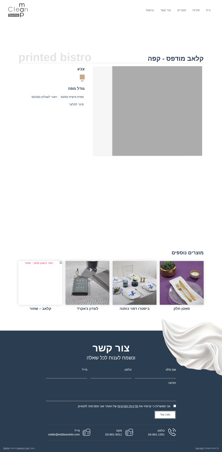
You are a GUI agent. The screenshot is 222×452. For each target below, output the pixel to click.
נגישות (150, 10)
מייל (84, 369)
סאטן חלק (182, 309)
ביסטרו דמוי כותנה (135, 309)
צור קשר (165, 10)
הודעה (172, 382)
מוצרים (181, 10)
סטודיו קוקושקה (23, 448)
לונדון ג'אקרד (87, 309)
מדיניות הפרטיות (128, 406)
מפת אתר (199, 448)
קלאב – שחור (40, 309)
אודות (196, 10)
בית (208, 10)
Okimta (6, 448)
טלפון (128, 369)
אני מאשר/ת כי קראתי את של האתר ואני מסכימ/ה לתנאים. (123, 406)
